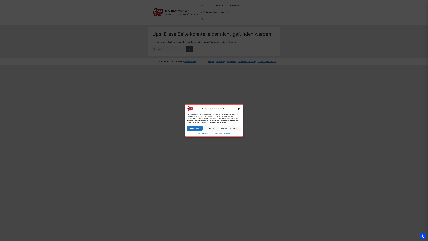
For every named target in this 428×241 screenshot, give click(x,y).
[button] (240, 109)
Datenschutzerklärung (216, 133)
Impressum (226, 133)
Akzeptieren (195, 128)
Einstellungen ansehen (230, 128)
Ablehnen (211, 128)
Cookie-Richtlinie (203, 133)
